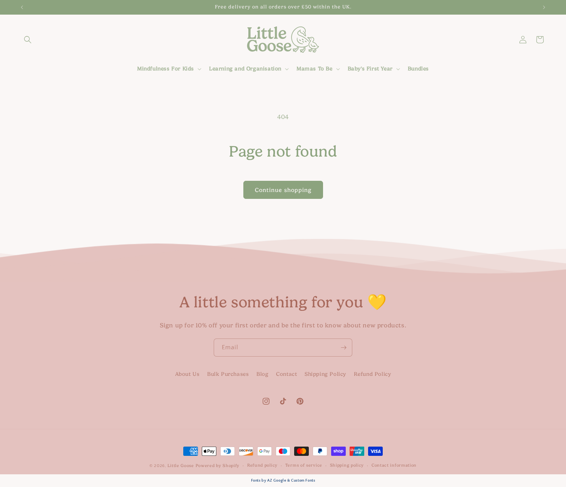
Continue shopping (283, 190)
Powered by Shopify (218, 465)
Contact (286, 374)
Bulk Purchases (228, 374)
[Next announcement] (544, 7)
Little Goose (180, 465)
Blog (262, 374)
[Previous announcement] (21, 7)
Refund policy (262, 464)
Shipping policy (347, 464)
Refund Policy (372, 374)
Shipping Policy (325, 374)
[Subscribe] (343, 348)
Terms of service (303, 464)
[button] (27, 39)
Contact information (394, 464)
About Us (187, 374)
